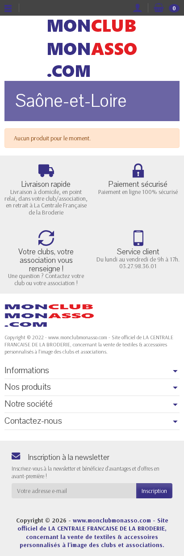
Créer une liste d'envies (132, 311)
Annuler (78, 311)
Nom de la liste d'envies (45, 259)
